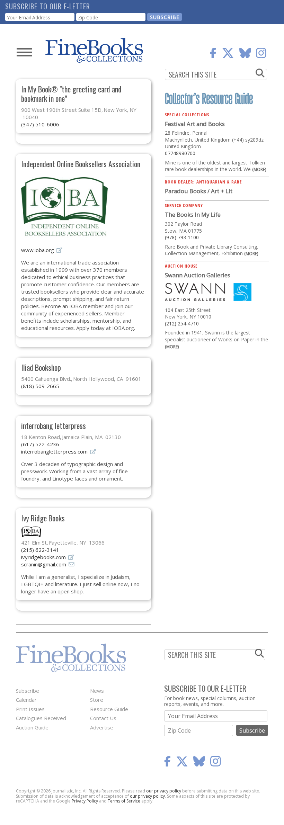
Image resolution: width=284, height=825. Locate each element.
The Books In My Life (193, 214)
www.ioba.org (37, 249)
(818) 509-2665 (40, 386)
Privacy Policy (85, 801)
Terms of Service (124, 801)
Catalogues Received (41, 718)
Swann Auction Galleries (197, 275)
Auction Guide (32, 727)
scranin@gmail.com (43, 564)
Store (96, 699)
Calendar (26, 699)
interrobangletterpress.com (54, 451)
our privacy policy (163, 791)
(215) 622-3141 (40, 549)
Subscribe (27, 690)
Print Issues (30, 709)
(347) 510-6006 (40, 124)
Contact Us (103, 718)
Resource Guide (109, 709)
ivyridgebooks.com (43, 557)
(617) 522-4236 (40, 444)
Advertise (101, 727)
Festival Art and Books (195, 124)
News (97, 690)
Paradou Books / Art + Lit (198, 191)
